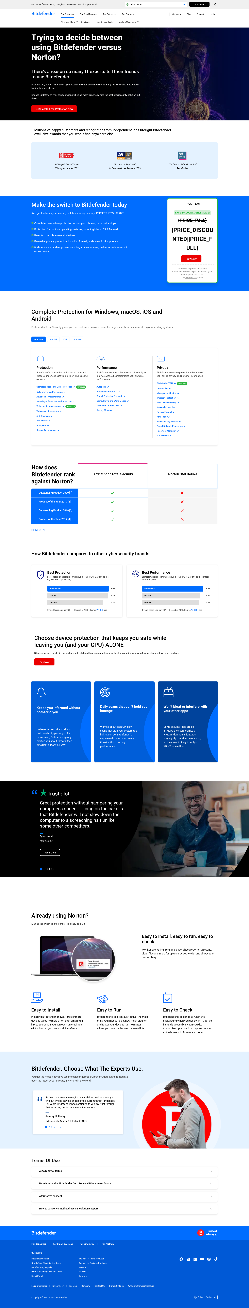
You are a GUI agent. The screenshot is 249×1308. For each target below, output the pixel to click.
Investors (83, 1267)
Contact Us (100, 1286)
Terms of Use (191, 277)
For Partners (107, 1244)
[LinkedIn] (195, 1259)
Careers (82, 1271)
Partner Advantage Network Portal (46, 1271)
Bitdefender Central (40, 1258)
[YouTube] (202, 1259)
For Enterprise (87, 1244)
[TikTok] (216, 1259)
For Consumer (38, 1244)
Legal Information (39, 1286)
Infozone (83, 1276)
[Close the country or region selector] (215, 4)
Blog (189, 14)
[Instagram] (209, 1259)
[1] (32, 529)
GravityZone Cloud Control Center (46, 1263)
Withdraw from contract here (141, 1286)
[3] (40, 529)
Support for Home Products (91, 1258)
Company (85, 1286)
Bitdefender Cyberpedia (41, 1267)
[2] (36, 529)
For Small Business (63, 1244)
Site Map (73, 1286)
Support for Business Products (92, 1263)
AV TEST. (100, 610)
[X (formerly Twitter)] (188, 1259)
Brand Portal (37, 1276)
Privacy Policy (58, 1286)
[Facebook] (181, 1259)
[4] (44, 529)
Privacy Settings (116, 1286)
